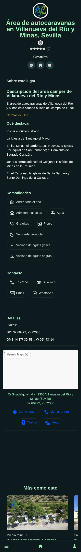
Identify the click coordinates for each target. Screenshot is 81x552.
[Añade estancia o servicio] (40, 546)
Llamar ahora (59, 411)
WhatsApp (46, 293)
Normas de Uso (17, 115)
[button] (6, 546)
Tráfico (32, 422)
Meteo (56, 422)
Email (20, 293)
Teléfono (22, 282)
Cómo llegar (27, 411)
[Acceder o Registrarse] (74, 546)
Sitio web (49, 282)
